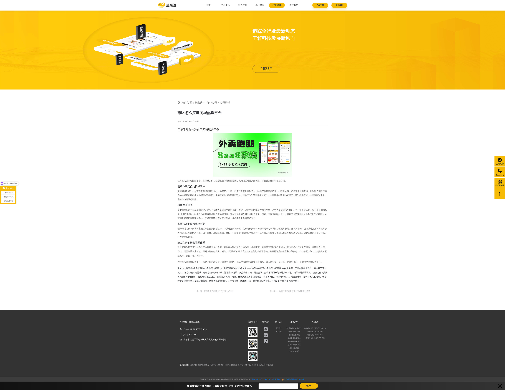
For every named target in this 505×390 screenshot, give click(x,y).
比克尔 (227, 365)
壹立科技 (193, 365)
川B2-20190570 (257, 379)
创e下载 (241, 365)
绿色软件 (255, 365)
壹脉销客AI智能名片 (294, 328)
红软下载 (234, 365)
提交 (308, 386)
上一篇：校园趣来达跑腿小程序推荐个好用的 (215, 291)
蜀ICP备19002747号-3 (272, 379)
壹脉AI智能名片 (203, 365)
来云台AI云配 (294, 351)
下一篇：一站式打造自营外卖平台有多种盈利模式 (290, 291)
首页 (208, 5)
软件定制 (242, 5)
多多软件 (220, 365)
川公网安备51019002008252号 (294, 379)
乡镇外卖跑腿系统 (294, 341)
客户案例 (260, 5)
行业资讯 (277, 5)
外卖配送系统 (294, 348)
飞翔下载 (213, 365)
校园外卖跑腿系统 (294, 345)
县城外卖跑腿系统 (294, 338)
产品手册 (320, 5)
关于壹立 (279, 328)
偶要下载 (247, 365)
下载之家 (269, 365)
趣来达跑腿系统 (294, 335)
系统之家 (262, 365)
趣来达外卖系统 (294, 331)
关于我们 (294, 5)
